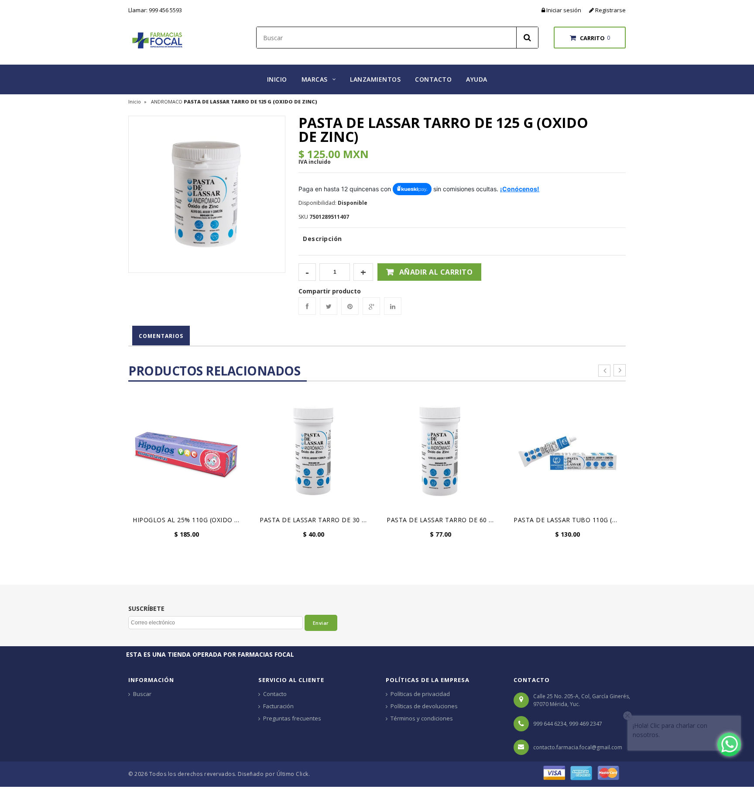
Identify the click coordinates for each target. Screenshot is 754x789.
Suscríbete (146, 609)
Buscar (142, 694)
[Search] (527, 37)
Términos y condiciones (422, 718)
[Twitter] (328, 306)
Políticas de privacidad (420, 694)
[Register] (592, 10)
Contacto (275, 694)
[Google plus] (371, 306)
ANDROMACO (166, 101)
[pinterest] (350, 306)
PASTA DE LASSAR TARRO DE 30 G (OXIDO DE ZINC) (316, 520)
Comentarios (161, 336)
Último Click (292, 774)
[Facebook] (307, 306)
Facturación (278, 706)
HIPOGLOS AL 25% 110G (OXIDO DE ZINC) (189, 520)
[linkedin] (392, 306)
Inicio (134, 101)
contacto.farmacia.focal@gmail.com (577, 747)
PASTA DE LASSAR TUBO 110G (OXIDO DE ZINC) (570, 520)
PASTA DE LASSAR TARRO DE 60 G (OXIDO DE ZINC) (443, 520)
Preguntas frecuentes (292, 718)
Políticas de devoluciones (424, 706)
